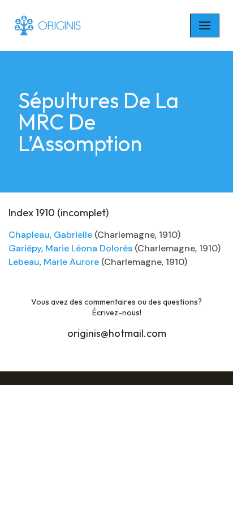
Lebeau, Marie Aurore (53, 262)
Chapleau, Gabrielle (50, 235)
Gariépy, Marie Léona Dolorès (70, 248)
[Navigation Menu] (204, 25)
